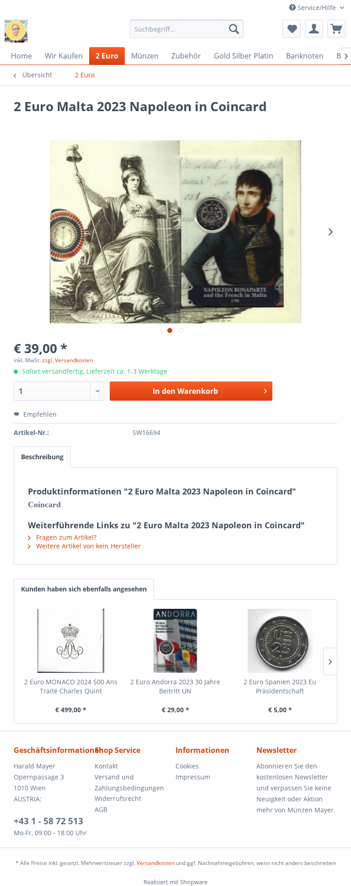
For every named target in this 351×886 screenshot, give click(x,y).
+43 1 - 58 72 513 (48, 821)
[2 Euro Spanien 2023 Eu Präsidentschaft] (280, 641)
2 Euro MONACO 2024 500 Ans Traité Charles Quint (70, 686)
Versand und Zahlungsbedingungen (129, 782)
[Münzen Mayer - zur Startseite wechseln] (16, 31)
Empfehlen (39, 414)
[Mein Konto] (314, 29)
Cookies (187, 766)
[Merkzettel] (291, 29)
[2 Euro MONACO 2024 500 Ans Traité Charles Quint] (71, 641)
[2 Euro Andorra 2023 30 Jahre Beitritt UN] (175, 641)
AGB (101, 809)
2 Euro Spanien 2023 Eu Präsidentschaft (280, 686)
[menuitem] (187, 29)
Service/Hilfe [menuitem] (317, 7)
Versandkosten (156, 863)
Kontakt (106, 766)
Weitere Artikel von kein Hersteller (87, 546)
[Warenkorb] (336, 29)
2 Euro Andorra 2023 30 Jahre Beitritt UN (175, 686)
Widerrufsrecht (118, 798)
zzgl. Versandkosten (67, 360)
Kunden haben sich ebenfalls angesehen (84, 589)
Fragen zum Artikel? (65, 537)
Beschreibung (42, 456)
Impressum (193, 777)
